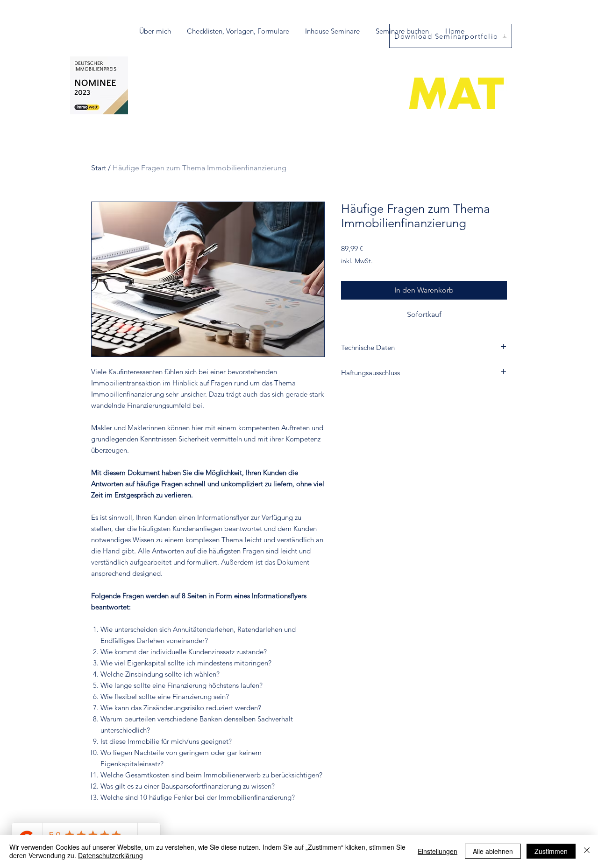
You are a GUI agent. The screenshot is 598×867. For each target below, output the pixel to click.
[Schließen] (586, 851)
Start (98, 167)
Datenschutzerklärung (110, 855)
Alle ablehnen (493, 851)
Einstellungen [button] (437, 851)
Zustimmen (551, 851)
